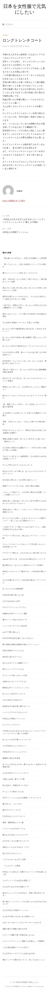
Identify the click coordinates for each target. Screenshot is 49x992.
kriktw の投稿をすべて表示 (14, 200)
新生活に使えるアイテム (12, 656)
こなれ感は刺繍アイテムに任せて (16, 947)
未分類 (5, 35)
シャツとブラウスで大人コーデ (15, 712)
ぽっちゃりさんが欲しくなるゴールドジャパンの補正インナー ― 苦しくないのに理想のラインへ (24, 519)
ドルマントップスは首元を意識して (17, 880)
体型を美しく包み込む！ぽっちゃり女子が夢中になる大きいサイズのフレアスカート (24, 502)
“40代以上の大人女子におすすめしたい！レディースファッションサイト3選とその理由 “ (24, 220)
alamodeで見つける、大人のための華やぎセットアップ (24, 559)
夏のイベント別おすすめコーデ (15, 619)
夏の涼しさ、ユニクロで (12, 804)
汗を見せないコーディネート (14, 816)
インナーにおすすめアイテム (14, 828)
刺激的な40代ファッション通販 (15, 613)
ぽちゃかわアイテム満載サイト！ (16, 663)
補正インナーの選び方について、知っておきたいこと (24, 959)
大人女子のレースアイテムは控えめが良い (19, 953)
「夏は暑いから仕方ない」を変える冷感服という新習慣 (24, 258)
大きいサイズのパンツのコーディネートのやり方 (22, 922)
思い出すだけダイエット (12, 853)
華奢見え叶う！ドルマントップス (16, 687)
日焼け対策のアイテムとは (13, 650)
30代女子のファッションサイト (15, 752)
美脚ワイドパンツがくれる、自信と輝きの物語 (21, 486)
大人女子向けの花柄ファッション (16, 910)
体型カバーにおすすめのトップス (16, 847)
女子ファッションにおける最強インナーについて (22, 797)
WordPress (16, 986)
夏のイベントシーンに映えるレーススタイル (20, 273)
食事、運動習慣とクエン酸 (13, 822)
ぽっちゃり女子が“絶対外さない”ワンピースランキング (24, 346)
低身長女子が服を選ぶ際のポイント (17, 706)
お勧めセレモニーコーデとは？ (15, 681)
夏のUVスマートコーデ (12, 810)
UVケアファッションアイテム (14, 607)
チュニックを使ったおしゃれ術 (15, 675)
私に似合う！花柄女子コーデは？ (16, 785)
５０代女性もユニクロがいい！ (15, 746)
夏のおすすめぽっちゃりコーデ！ (16, 835)
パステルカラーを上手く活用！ (15, 859)
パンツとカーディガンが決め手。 (16, 626)
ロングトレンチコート (11, 724)
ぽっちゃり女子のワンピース (14, 693)
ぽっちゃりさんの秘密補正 (13, 588)
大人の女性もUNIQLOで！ (13, 700)
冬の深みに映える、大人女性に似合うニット (20, 480)
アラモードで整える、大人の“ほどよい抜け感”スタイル (24, 553)
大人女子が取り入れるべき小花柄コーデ (18, 916)
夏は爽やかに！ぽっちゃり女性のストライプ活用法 (23, 565)
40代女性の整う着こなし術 (13, 595)
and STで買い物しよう (11, 632)
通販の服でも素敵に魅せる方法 (15, 929)
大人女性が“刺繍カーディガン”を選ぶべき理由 (21, 322)
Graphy (29, 986)
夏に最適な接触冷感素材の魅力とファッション (21, 644)
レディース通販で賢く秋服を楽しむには (18, 935)
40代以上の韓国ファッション (16, 232)
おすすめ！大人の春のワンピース (16, 841)
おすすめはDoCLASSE (11, 601)
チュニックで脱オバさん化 (13, 791)
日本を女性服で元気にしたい (24, 9)
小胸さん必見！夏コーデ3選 (13, 779)
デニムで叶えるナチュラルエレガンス (17, 465)
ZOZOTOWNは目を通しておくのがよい (18, 638)
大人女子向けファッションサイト (16, 773)
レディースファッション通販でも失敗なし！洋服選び (24, 941)
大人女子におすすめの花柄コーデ (16, 886)
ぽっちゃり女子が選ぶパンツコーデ (17, 739)
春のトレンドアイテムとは (13, 669)
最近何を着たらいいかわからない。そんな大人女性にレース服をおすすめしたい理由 (24, 297)
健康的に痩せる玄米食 (11, 758)
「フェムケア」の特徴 (11, 865)
